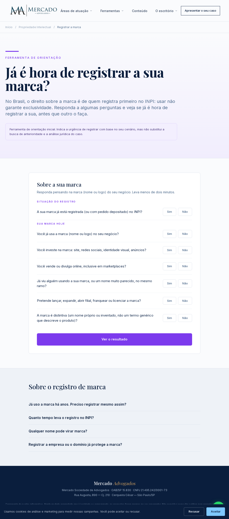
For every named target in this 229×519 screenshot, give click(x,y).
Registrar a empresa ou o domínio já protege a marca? (75, 444)
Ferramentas (110, 11)
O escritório (164, 11)
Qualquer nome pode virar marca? (58, 431)
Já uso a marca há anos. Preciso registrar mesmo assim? (77, 404)
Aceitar (216, 511)
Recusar (194, 511)
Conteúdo (139, 11)
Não (185, 211)
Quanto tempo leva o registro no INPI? (61, 418)
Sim (169, 211)
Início (9, 27)
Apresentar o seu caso (200, 10)
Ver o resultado (114, 339)
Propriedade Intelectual (35, 27)
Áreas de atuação (74, 11)
